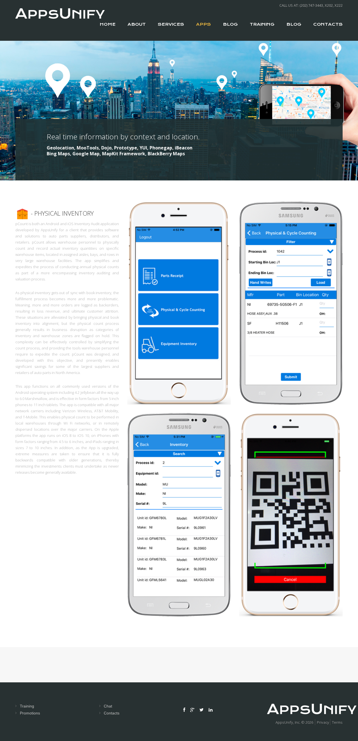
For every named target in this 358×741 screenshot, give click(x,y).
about (137, 24)
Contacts (111, 713)
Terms (337, 722)
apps (203, 24)
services (171, 24)
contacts (328, 24)
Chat (108, 706)
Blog (230, 24)
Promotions (30, 713)
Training (262, 24)
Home (108, 24)
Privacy (323, 722)
